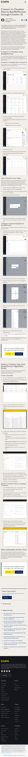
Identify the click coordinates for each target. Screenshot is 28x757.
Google (16, 732)
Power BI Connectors (5, 697)
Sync (16, 683)
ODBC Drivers (3, 683)
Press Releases (17, 709)
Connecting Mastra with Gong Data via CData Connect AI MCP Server (15, 629)
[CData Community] (9, 671)
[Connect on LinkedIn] (26, 20)
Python (2, 689)
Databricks (17, 730)
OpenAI (16, 738)
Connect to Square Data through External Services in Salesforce (14, 618)
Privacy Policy (12, 750)
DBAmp (16, 689)
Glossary (2, 738)
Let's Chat (4, 675)
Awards (16, 713)
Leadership (17, 715)
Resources (3, 734)
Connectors (3, 707)
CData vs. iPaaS (4, 715)
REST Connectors (4, 693)
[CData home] (6, 2)
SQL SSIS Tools (17, 687)
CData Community (4, 728)
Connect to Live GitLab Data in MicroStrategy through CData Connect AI (15, 643)
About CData (17, 707)
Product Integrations (5, 709)
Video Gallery (3, 740)
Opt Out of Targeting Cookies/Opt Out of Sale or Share (14, 755)
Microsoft (16, 734)
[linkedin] (2, 671)
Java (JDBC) (3, 685)
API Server (3, 691)
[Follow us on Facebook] (22, 20)
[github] (7, 671)
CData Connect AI (14, 593)
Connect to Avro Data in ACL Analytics (13, 640)
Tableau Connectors (5, 699)
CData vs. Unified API (5, 717)
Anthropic (17, 728)
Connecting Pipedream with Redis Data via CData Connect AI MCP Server (14, 637)
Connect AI (17, 685)
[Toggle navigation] (25, 2)
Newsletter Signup (4, 736)
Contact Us (17, 721)
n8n (15, 736)
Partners (16, 717)
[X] (4, 671)
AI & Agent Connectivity (5, 711)
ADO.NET (2, 687)
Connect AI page (15, 555)
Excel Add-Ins (3, 695)
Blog (2, 732)
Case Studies (3, 730)
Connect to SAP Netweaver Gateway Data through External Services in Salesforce (14, 622)
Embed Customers (4, 713)
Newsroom (17, 711)
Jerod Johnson (9, 18)
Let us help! (19, 353)
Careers (16, 719)
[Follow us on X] (24, 20)
